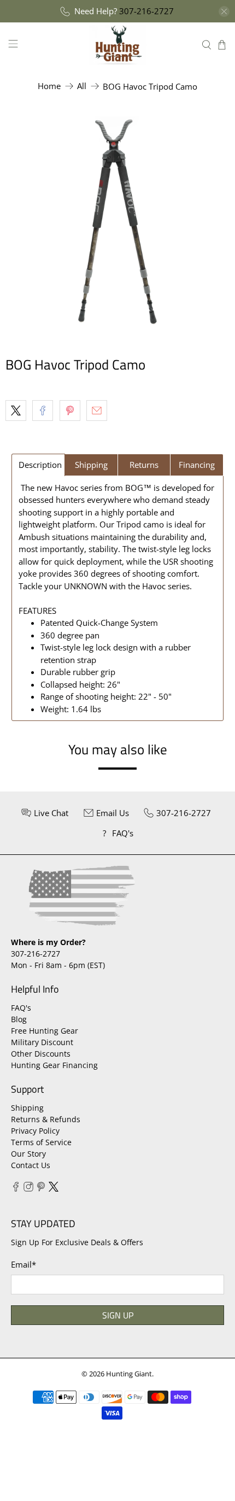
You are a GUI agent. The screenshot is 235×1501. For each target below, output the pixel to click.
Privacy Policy (35, 1130)
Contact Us (30, 1165)
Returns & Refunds (45, 1119)
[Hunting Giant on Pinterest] (41, 1188)
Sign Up (117, 1315)
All (81, 86)
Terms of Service (41, 1142)
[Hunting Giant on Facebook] (16, 1188)
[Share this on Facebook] (42, 410)
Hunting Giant (129, 1374)
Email (23, 1264)
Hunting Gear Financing (54, 1065)
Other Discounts (40, 1053)
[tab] (38, 465)
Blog (19, 1019)
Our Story (28, 1153)
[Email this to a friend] (96, 410)
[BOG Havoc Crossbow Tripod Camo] (117, 220)
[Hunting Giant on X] (53, 1188)
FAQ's (21, 1007)
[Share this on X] (15, 410)
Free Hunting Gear (44, 1030)
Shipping (27, 1108)
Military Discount (42, 1042)
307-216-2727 (146, 10)
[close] (224, 11)
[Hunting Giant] (118, 44)
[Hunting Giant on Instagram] (28, 1188)
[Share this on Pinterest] (70, 410)
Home (49, 86)
